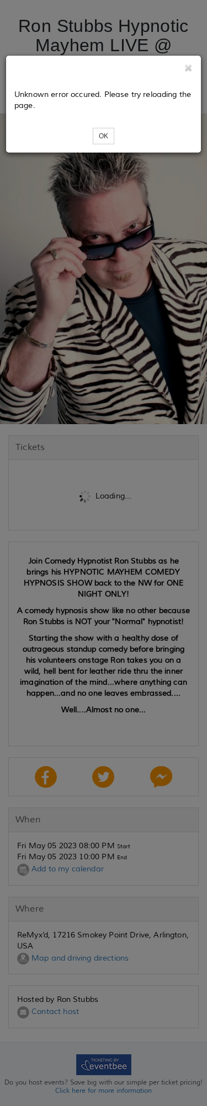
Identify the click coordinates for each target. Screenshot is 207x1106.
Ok (103, 136)
